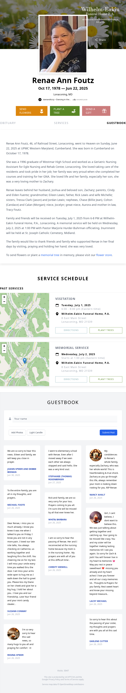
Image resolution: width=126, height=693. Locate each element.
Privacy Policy (54, 679)
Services (61, 123)
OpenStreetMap (66, 684)
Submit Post (108, 432)
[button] (25, 312)
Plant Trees (106, 330)
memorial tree (50, 255)
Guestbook (116, 123)
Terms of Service (71, 679)
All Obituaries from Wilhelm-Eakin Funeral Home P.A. (100, 20)
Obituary (8, 123)
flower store (104, 255)
